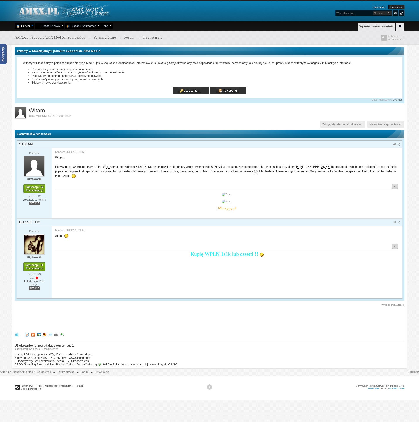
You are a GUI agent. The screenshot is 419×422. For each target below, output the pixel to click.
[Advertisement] (94, 319)
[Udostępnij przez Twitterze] (16, 334)
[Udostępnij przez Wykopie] (27, 334)
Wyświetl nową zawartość (376, 26)
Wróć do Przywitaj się (392, 305)
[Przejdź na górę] (209, 387)
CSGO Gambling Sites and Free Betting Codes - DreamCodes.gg (56, 364)
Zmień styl (27, 385)
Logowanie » (379, 7)
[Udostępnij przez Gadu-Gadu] (44, 334)
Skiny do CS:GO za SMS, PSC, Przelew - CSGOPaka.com (52, 357)
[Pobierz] (62, 334)
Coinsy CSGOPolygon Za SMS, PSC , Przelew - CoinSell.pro (53, 354)
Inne (105, 25)
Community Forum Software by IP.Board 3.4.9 (380, 385)
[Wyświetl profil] (34, 166)
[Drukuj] (56, 334)
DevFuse (397, 99)
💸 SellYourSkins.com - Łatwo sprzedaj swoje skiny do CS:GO (137, 364)
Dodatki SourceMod (83, 25)
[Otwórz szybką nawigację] (400, 26)
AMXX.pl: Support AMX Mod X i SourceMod (25, 372)
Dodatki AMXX (50, 25)
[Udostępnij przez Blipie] (33, 334)
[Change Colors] (401, 12)
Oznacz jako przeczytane (59, 385)
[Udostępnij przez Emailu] (50, 334)
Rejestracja (396, 7)
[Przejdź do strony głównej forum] (63, 10)
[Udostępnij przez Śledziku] (39, 334)
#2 (395, 222)
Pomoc (79, 385)
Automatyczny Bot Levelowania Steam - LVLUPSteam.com (52, 361)
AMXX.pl (384, 388)
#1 (395, 144)
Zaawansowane (395, 13)
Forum (24, 25)
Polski (39, 385)
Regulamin (413, 372)
